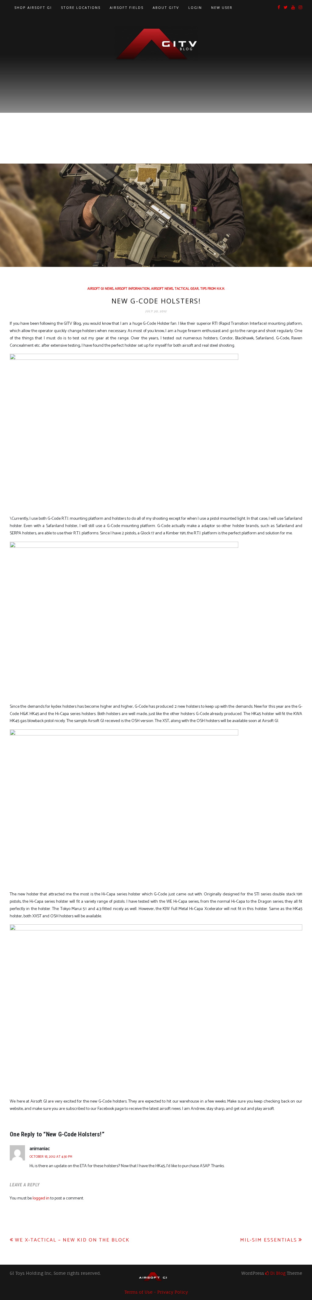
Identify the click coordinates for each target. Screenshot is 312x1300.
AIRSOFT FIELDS (127, 7)
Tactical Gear (187, 289)
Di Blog (277, 1273)
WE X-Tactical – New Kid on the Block (72, 1240)
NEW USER (221, 7)
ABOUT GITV (166, 7)
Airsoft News (162, 289)
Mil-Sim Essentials (268, 1240)
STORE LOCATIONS (81, 7)
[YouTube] (293, 7)
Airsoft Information (132, 289)
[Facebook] (279, 7)
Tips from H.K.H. (212, 289)
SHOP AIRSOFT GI (33, 7)
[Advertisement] (156, 107)
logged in (41, 1198)
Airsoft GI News (100, 289)
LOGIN (195, 7)
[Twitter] (286, 7)
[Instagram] (300, 7)
